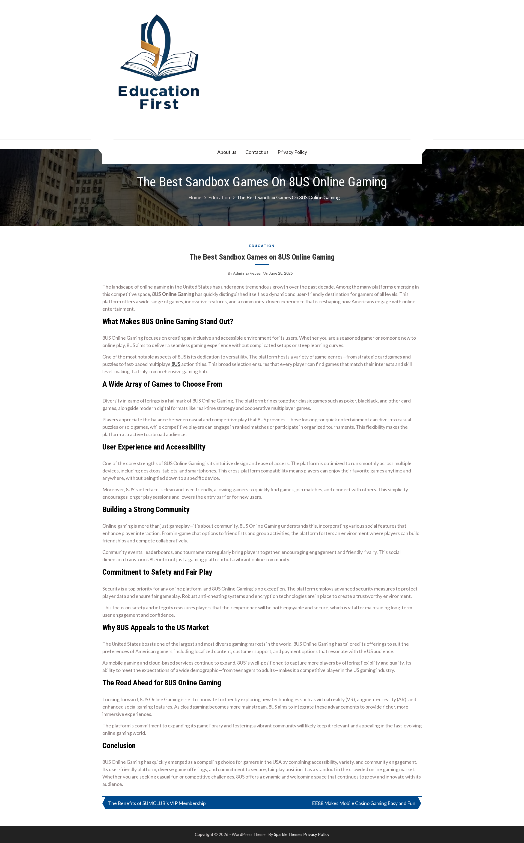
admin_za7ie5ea (247, 273)
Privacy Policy (292, 152)
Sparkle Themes (288, 834)
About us (226, 152)
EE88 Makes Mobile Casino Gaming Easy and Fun (363, 803)
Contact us (257, 152)
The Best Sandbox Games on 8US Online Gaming (262, 257)
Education (262, 245)
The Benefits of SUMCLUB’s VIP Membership (157, 803)
